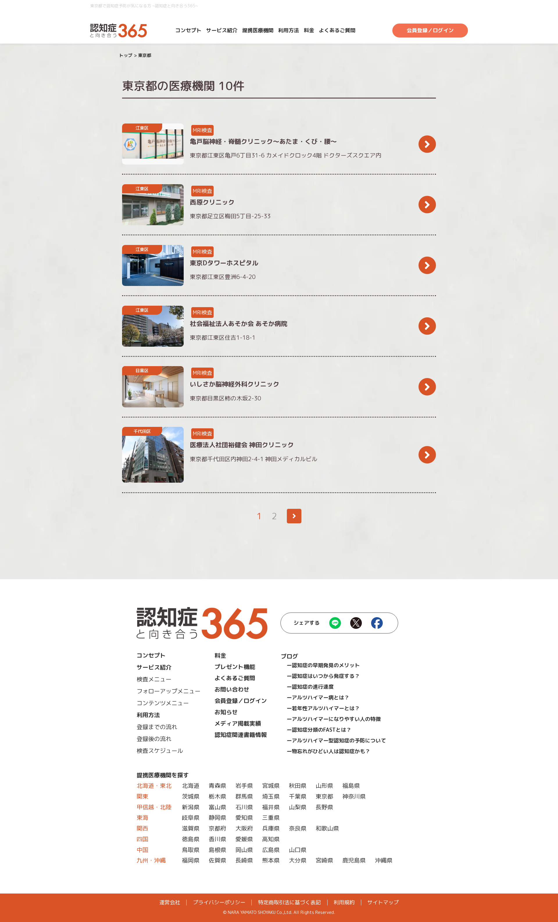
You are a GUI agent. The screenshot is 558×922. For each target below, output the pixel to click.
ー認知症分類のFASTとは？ (319, 729)
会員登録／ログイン (430, 30)
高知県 (271, 839)
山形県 (324, 785)
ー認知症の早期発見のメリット (323, 665)
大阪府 (244, 828)
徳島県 (190, 839)
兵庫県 (271, 828)
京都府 (217, 828)
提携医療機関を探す (163, 775)
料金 (309, 30)
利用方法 (288, 30)
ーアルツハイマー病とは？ (318, 697)
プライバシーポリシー (219, 902)
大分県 (297, 860)
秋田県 (297, 785)
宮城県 (271, 785)
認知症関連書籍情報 (240, 735)
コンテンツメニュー (163, 703)
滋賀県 (190, 828)
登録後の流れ (154, 739)
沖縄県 (383, 860)
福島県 (351, 785)
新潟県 (190, 807)
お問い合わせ (231, 689)
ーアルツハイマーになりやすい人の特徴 (334, 719)
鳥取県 (190, 850)
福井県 (271, 807)
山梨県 (297, 807)
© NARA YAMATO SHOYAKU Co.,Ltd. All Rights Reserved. (279, 912)
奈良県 (297, 828)
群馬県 (244, 796)
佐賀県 (217, 860)
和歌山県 (327, 828)
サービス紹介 (221, 30)
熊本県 (271, 860)
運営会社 (169, 902)
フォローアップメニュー (169, 691)
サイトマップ (383, 902)
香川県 (217, 839)
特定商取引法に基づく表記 (289, 902)
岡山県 (244, 850)
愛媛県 (244, 839)
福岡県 (190, 860)
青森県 (217, 785)
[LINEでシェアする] (335, 625)
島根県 (217, 850)
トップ (125, 55)
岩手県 (244, 785)
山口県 (297, 850)
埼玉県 (271, 796)
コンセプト (188, 30)
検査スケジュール (160, 750)
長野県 (324, 807)
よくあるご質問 (337, 30)
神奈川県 (354, 796)
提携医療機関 (257, 30)
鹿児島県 (354, 860)
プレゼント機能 (234, 667)
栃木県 (217, 796)
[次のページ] (294, 516)
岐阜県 (190, 817)
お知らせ (226, 712)
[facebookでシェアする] (377, 625)
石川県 (244, 807)
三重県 (271, 817)
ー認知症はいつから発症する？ (323, 676)
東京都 (324, 796)
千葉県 (297, 796)
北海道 (190, 785)
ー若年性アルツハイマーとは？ (323, 708)
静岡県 (217, 817)
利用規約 (344, 902)
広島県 (271, 850)
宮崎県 (324, 860)
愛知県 (244, 817)
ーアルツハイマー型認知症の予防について (336, 740)
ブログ (289, 656)
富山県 (217, 807)
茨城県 (190, 796)
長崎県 (244, 860)
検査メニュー (154, 679)
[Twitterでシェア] (356, 625)
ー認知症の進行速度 (310, 686)
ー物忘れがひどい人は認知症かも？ (328, 751)
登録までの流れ (157, 727)
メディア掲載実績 (237, 723)
